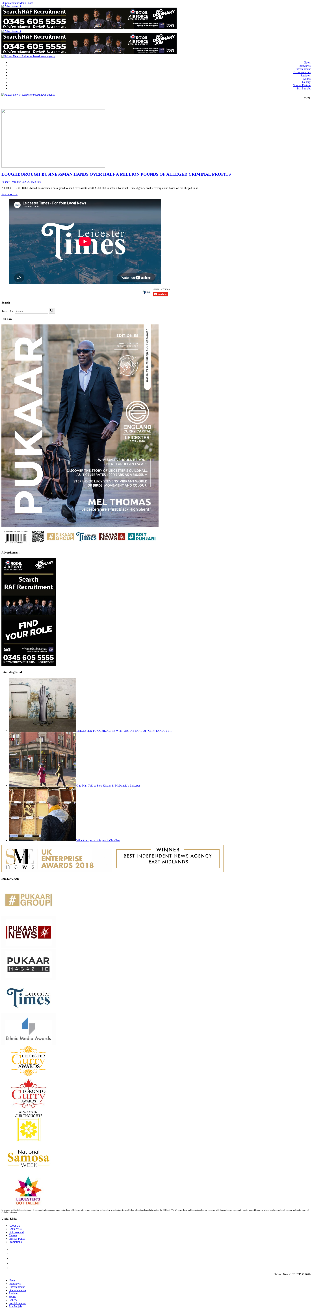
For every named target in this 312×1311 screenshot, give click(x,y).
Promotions (15, 1241)
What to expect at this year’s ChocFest (98, 840)
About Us (14, 1225)
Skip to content (10, 3)
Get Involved (16, 1232)
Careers (13, 1235)
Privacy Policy (17, 1238)
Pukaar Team (8, 181)
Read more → (9, 194)
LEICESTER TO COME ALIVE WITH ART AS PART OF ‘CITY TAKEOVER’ (124, 730)
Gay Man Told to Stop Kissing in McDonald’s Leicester (108, 785)
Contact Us (15, 1228)
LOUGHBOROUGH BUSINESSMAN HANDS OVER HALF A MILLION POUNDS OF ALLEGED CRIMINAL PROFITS (116, 174)
